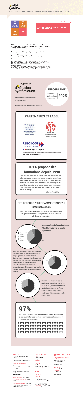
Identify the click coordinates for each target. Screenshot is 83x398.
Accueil (23, 11)
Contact (68, 11)
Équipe (64, 11)
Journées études (51, 11)
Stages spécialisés (37, 11)
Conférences (44, 11)
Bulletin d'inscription (58, 11)
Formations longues (29, 11)
